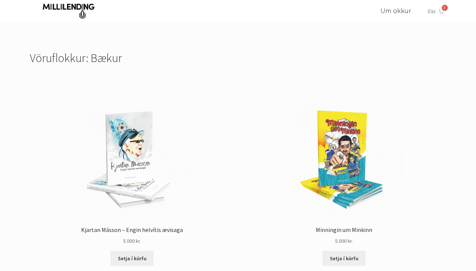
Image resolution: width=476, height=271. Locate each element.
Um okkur (395, 10)
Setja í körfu (132, 258)
